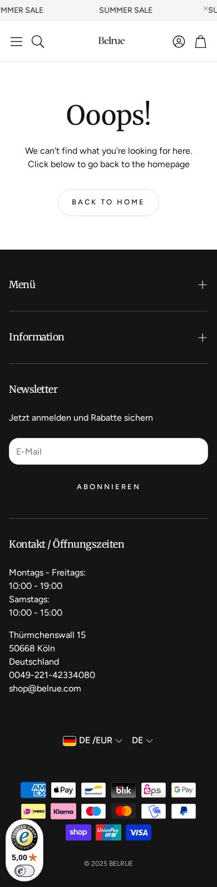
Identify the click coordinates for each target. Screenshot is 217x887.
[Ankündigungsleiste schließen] (206, 8)
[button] (16, 41)
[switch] (24, 871)
